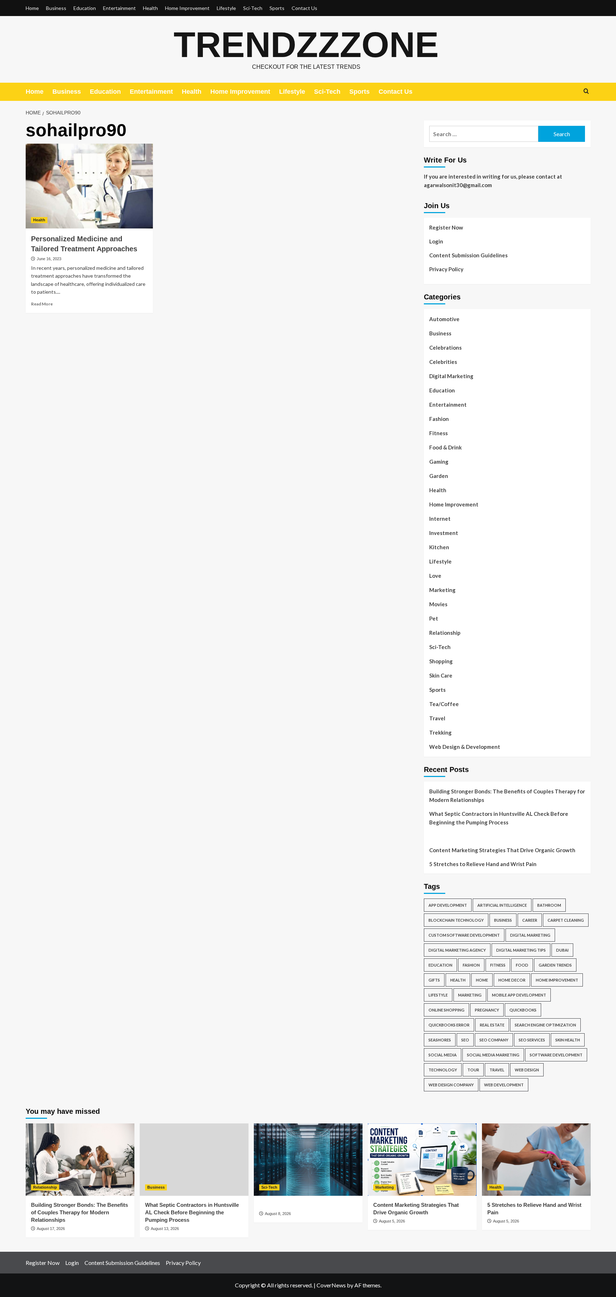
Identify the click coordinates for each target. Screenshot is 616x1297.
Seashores (439, 1040)
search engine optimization (545, 1025)
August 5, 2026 (392, 1221)
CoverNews (331, 1285)
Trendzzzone (306, 45)
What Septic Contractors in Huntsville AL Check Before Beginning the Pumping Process (498, 817)
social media (442, 1054)
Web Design (527, 1069)
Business (56, 8)
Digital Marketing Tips (521, 950)
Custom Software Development (464, 935)
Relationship (445, 632)
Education (84, 8)
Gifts (434, 980)
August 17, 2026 (51, 1228)
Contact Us (304, 8)
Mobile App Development (519, 995)
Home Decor (511, 980)
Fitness (438, 433)
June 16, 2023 (49, 259)
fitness (497, 965)
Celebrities (443, 362)
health (458, 980)
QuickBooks (523, 1010)
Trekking (440, 732)
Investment (443, 533)
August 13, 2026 (165, 1228)
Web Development (504, 1084)
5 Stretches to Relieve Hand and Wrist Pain (483, 864)
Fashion (439, 419)
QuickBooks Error (448, 1025)
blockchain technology (456, 920)
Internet (440, 518)
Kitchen (439, 547)
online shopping (446, 1010)
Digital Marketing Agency (457, 950)
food (522, 965)
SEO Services (532, 1040)
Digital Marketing (451, 376)
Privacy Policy (446, 269)
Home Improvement (187, 8)
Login (436, 241)
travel (496, 1069)
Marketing (442, 590)
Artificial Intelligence (502, 905)
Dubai (562, 950)
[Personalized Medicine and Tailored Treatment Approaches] (89, 186)
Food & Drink (445, 447)
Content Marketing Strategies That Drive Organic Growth (502, 850)
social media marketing (493, 1054)
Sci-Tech (252, 8)
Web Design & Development (464, 746)
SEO (465, 1040)
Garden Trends (555, 965)
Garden (438, 476)
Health (150, 8)
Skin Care (440, 675)
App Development (447, 905)
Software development (556, 1054)
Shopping (441, 661)
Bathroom (549, 905)
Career (529, 920)
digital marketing (530, 935)
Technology (442, 1069)
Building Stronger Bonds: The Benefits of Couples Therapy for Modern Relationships (507, 795)
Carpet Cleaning (566, 920)
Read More (42, 304)
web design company (451, 1084)
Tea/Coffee (444, 704)
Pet (433, 618)
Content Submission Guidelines (468, 255)
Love (435, 575)
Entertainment (119, 8)
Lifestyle (226, 8)
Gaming (438, 461)
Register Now (446, 227)
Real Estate (492, 1025)
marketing (470, 995)
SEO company (493, 1040)
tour (473, 1069)
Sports (277, 8)
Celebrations (445, 347)
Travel (437, 718)
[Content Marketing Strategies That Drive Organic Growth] (422, 1159)
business (503, 920)
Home (32, 8)
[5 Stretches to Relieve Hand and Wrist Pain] (536, 1159)
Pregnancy (487, 1010)
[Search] (586, 91)
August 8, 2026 (278, 1213)
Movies (438, 604)
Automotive (444, 319)
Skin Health (567, 1040)
